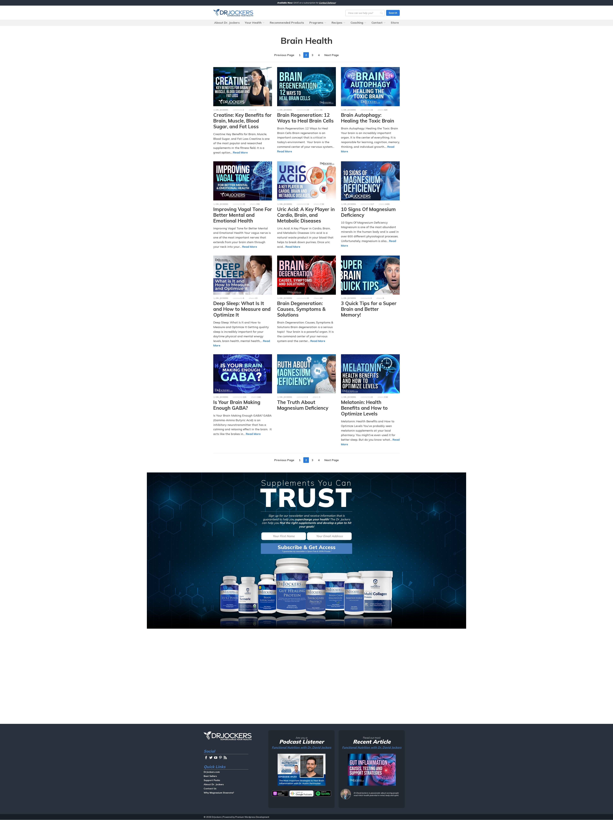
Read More (240, 152)
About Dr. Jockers (227, 22)
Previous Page (284, 55)
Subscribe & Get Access (307, 547)
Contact (377, 22)
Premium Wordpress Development (252, 817)
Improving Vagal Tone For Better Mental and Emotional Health (242, 215)
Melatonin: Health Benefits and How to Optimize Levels (364, 408)
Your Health (253, 22)
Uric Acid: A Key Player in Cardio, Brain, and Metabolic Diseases (306, 215)
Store (395, 22)
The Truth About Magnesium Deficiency (302, 405)
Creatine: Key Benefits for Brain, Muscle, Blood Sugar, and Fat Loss (242, 121)
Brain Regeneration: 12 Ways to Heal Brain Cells (305, 118)
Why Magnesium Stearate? (219, 792)
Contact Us (210, 788)
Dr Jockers (228, 736)
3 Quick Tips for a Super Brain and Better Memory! (369, 309)
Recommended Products (287, 22)
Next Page (331, 55)
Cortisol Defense (327, 2)
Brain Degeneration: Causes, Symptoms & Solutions (301, 309)
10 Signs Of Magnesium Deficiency (368, 212)
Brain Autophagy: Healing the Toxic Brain (367, 118)
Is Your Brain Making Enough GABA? (236, 405)
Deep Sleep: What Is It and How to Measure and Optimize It (242, 309)
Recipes (337, 22)
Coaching (357, 22)
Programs (316, 22)
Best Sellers (210, 776)
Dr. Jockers (222, 110)
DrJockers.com (233, 13)
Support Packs (212, 780)
